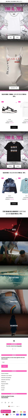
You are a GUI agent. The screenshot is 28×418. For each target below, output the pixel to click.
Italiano (17, 406)
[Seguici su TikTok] (8, 402)
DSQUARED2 (9, 195)
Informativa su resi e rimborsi (6, 375)
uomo (10, 37)
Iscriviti (4, 366)
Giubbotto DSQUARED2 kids (9, 197)
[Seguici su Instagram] (5, 402)
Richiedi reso (3, 381)
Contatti (2, 389)
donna (17, 37)
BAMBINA (17, 166)
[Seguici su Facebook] (2, 402)
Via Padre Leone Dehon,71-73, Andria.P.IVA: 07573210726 (7, 396)
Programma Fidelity (4, 383)
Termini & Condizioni (4, 373)
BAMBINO (10, 166)
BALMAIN (26, 195)
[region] (14, 343)
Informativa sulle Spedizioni (6, 377)
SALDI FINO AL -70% (14, 88)
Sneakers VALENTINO (9, 121)
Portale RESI (19, 346)
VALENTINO (9, 119)
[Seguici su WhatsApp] (12, 402)
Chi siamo (3, 387)
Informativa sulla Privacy (5, 379)
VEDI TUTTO (14, 127)
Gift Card (2, 385)
